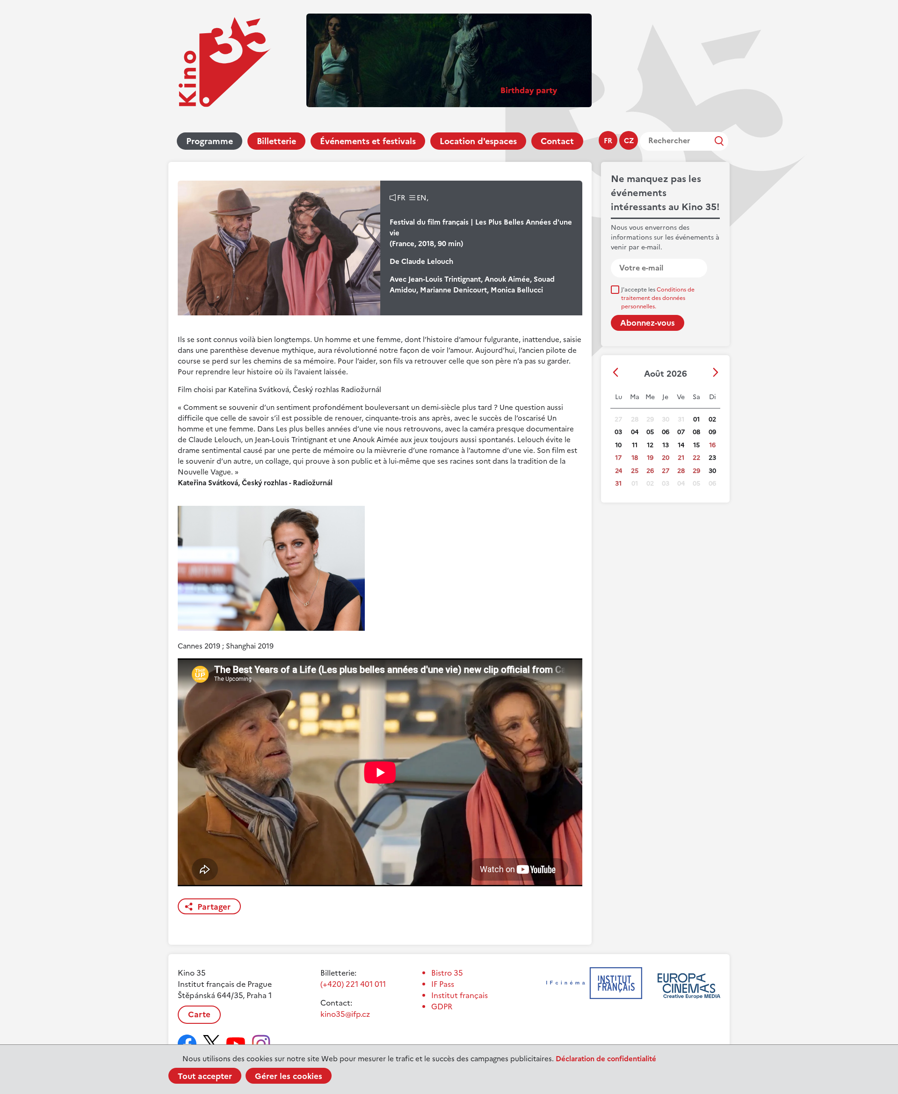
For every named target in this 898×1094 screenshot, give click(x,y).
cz (629, 140)
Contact (557, 141)
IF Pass (442, 984)
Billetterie (276, 141)
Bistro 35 (447, 972)
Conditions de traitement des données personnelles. (658, 298)
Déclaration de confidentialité (606, 1058)
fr (608, 140)
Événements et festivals (368, 141)
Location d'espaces (478, 141)
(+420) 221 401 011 (353, 984)
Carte (199, 1014)
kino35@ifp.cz (345, 1014)
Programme (209, 141)
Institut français (459, 995)
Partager (214, 907)
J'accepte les (658, 298)
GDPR (441, 1006)
